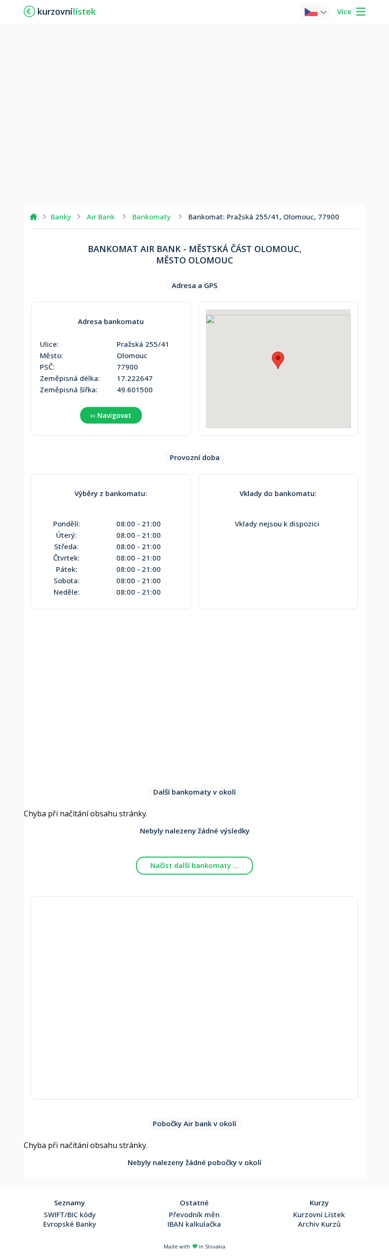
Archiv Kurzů (319, 1224)
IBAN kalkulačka (194, 1224)
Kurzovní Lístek (319, 1214)
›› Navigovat (111, 415)
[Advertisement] (194, 113)
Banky (61, 216)
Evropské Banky (69, 1224)
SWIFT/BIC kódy (70, 1214)
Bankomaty (151, 216)
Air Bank (101, 216)
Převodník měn (194, 1214)
